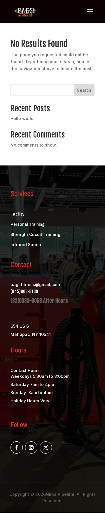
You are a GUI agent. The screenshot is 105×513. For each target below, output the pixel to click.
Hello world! (22, 118)
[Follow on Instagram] (31, 447)
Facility (17, 214)
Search (84, 90)
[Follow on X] (46, 447)
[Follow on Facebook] (16, 447)
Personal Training (27, 224)
